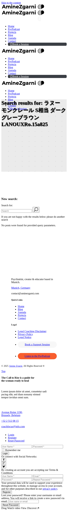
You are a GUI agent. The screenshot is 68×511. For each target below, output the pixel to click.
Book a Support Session (37, 344)
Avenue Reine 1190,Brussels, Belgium (12, 414)
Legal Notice (24, 337)
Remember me (12, 450)
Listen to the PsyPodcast (37, 356)
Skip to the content (11, 2)
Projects (22, 315)
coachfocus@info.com (13, 426)
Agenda (22, 312)
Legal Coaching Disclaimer (32, 331)
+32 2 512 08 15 (10, 420)
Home (21, 306)
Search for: (7, 205)
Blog (20, 309)
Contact (22, 318)
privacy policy (50, 488)
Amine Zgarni (15, 366)
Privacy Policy (25, 334)
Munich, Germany (20, 287)
